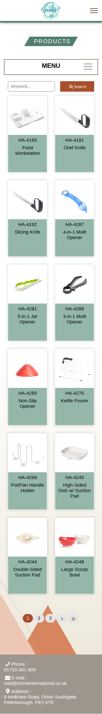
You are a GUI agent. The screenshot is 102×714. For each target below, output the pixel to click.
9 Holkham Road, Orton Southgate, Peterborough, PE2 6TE (40, 699)
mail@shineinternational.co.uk (35, 683)
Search (80, 86)
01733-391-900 (20, 669)
